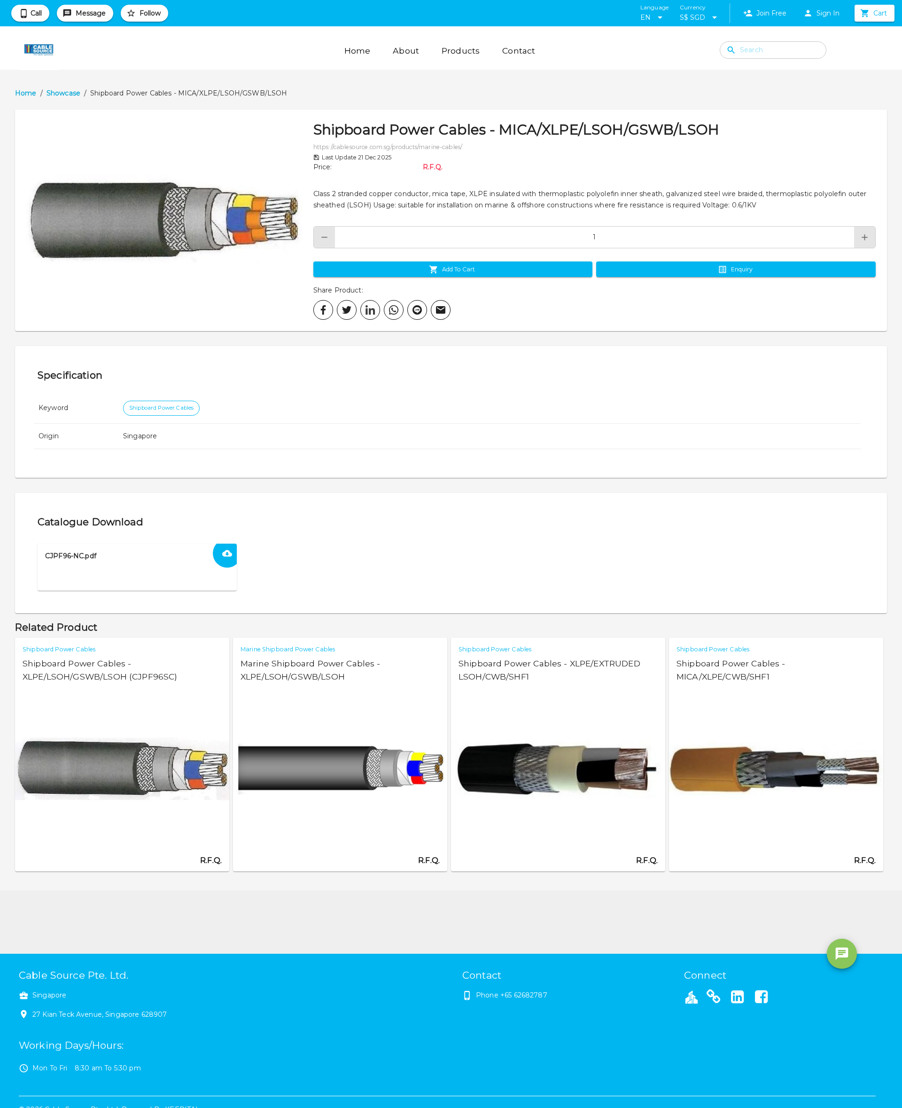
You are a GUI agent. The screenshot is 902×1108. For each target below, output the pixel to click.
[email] (441, 310)
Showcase (63, 93)
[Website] (714, 998)
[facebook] (323, 310)
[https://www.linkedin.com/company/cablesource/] (737, 998)
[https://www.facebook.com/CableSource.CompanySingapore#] (761, 998)
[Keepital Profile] (691, 996)
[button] (164, 220)
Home (26, 93)
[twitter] (347, 310)
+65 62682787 (523, 995)
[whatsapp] (394, 310)
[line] (417, 310)
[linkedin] (370, 310)
